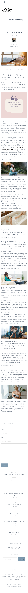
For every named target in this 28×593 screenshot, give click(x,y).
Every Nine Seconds (14, 532)
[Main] (2, 2)
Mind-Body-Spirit (12, 474)
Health (5, 474)
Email (2, 437)
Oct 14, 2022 (14, 35)
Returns (4, 576)
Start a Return (11, 576)
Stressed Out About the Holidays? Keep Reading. (14, 522)
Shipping (21, 574)
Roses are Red (14, 514)
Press (16, 574)
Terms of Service (10, 578)
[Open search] (4, 2)
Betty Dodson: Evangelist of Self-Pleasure (14, 504)
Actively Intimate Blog (14, 19)
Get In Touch (19, 578)
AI (12, 574)
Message (3, 446)
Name (2, 429)
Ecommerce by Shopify (16, 586)
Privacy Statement (21, 576)
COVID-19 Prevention (14, 579)
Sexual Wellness (20, 474)
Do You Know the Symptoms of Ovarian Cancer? (14, 494)
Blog (9, 574)
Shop (5, 574)
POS (7, 586)
